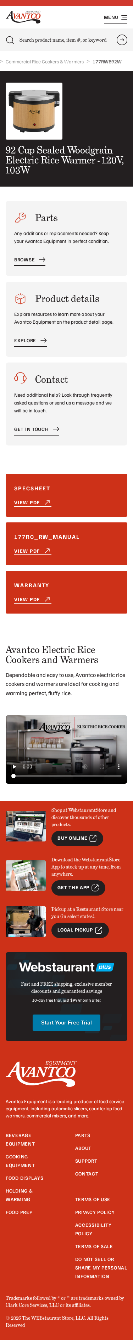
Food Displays (24, 1178)
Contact (87, 1173)
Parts (83, 1135)
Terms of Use (93, 1199)
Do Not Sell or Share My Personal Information (101, 1267)
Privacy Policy (95, 1212)
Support (86, 1161)
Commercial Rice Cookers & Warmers (45, 61)
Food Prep (19, 1212)
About (83, 1148)
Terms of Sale (94, 1246)
